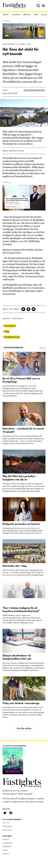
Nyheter (6, 14)
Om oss (6, 822)
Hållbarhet (27, 14)
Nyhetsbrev (7, 826)
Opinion (44, 14)
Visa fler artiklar (24, 728)
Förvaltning (16, 14)
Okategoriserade (34, 90)
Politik (36, 14)
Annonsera (7, 830)
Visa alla (42, 347)
